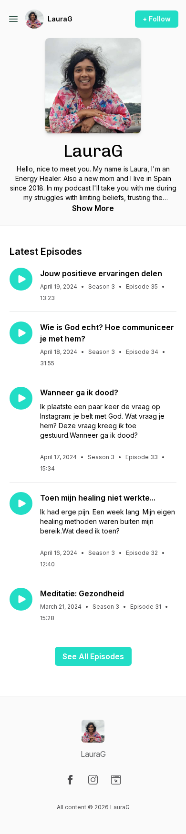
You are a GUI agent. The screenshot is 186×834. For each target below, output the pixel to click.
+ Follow (157, 19)
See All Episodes (93, 656)
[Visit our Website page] (116, 779)
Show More (93, 208)
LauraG (60, 19)
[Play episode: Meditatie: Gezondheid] (21, 599)
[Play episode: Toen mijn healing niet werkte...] (21, 503)
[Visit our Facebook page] (70, 779)
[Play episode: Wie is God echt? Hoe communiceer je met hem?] (21, 333)
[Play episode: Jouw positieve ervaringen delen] (21, 279)
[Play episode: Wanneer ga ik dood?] (21, 398)
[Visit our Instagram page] (93, 779)
